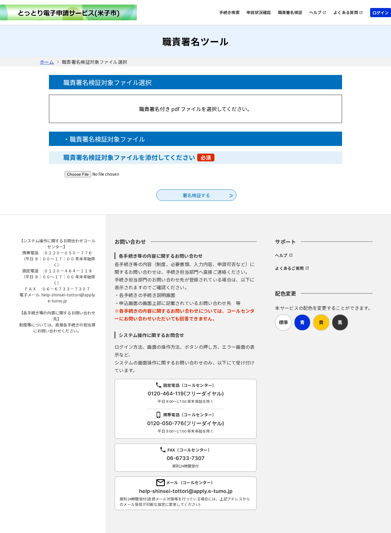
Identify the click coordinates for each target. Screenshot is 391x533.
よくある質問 (345, 12)
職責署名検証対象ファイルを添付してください (137, 157)
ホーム (47, 62)
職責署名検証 (290, 12)
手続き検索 (229, 12)
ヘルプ (315, 12)
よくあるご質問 (289, 268)
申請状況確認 (258, 12)
